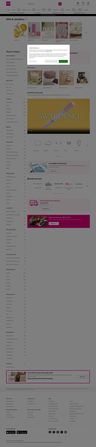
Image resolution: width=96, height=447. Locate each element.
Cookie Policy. (49, 51)
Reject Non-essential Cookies (51, 61)
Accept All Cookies (63, 61)
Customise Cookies (33, 61)
